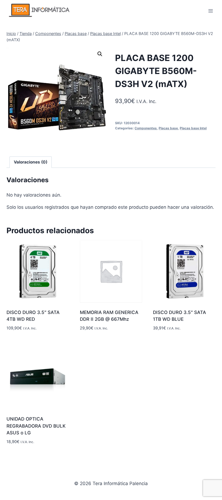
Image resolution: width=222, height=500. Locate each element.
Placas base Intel (193, 128)
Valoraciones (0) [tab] (30, 162)
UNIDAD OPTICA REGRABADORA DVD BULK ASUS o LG (36, 425)
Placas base (168, 128)
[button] (100, 54)
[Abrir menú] (210, 11)
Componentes (146, 128)
